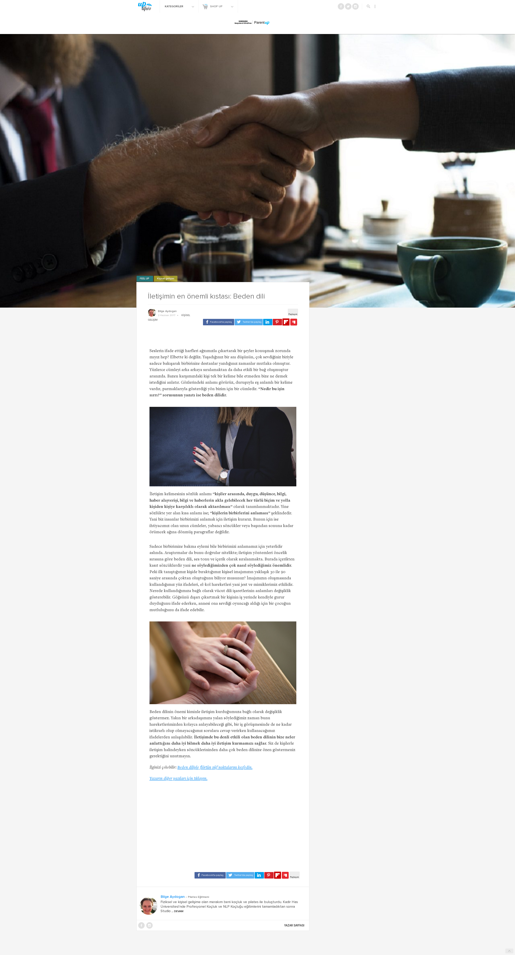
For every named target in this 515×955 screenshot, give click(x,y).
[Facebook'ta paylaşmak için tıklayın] (218, 322)
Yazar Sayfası (294, 925)
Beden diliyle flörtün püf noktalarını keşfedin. (214, 768)
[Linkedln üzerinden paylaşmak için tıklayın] (267, 322)
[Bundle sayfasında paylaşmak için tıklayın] (294, 322)
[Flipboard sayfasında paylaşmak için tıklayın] (285, 322)
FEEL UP (145, 278)
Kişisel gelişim (165, 278)
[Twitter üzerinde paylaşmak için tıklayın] (249, 322)
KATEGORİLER (174, 6)
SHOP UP (216, 6)
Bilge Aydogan (167, 311)
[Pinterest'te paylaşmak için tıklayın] (277, 322)
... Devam (177, 911)
